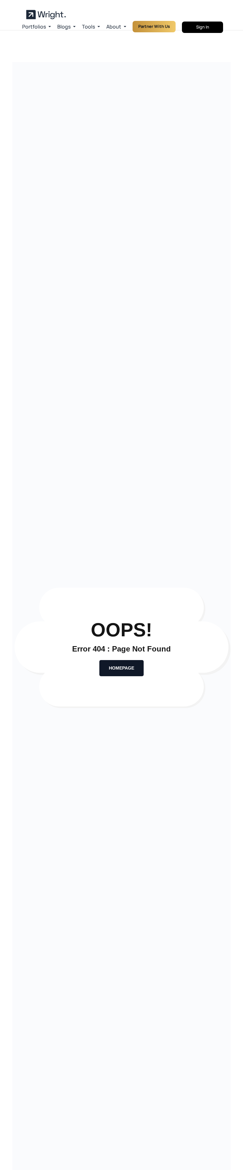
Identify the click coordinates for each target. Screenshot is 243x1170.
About (113, 26)
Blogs (64, 26)
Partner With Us (154, 26)
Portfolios (34, 26)
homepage (121, 668)
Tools (88, 26)
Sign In (202, 27)
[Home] (46, 14)
